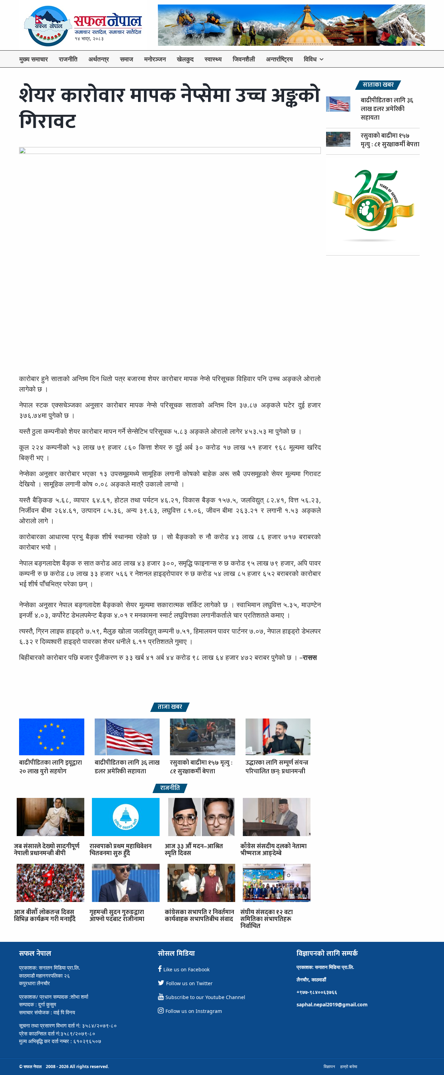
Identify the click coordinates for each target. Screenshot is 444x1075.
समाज (126, 59)
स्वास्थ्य (213, 59)
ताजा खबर (170, 707)
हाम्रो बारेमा (348, 1066)
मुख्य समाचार (33, 59)
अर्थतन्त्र (98, 59)
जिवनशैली (244, 59)
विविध (310, 59)
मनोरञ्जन (155, 59)
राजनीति (68, 59)
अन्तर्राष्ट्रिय (279, 59)
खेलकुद (185, 59)
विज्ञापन (329, 1066)
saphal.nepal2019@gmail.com (332, 1004)
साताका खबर (378, 85)
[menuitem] (33, 59)
